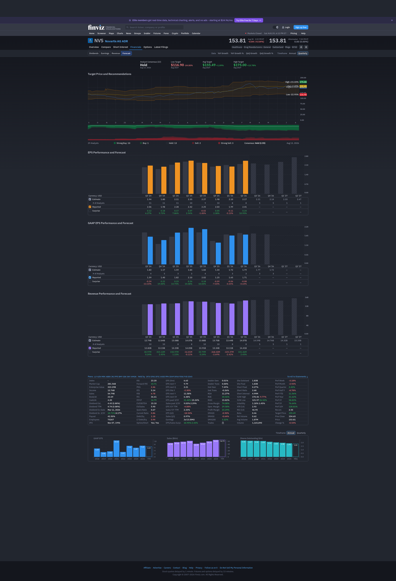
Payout (92, 416)
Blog (185, 567)
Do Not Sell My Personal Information (236, 567)
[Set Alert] (301, 47)
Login (287, 27)
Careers (167, 567)
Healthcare (237, 47)
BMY (121, 376)
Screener (101, 33)
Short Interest (120, 47)
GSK (125, 376)
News (128, 33)
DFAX (176, 376)
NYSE (294, 47)
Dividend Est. (95, 403)
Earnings (170, 419)
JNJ (112, 376)
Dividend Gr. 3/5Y (97, 413)
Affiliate (147, 567)
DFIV (148, 376)
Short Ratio (242, 390)
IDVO (190, 376)
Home (91, 33)
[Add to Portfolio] (306, 47)
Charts (120, 33)
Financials (135, 47)
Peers (90, 376)
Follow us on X (211, 567)
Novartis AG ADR (116, 41)
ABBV (108, 376)
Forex (166, 33)
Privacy (199, 567)
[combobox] (154, 27)
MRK (103, 376)
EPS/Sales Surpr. (173, 423)
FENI (181, 376)
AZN (99, 376)
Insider (147, 33)
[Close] (392, 20)
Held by (141, 376)
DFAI (153, 376)
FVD (185, 376)
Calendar (196, 33)
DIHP (171, 376)
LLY (95, 376)
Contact (176, 567)
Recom (278, 410)
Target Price (280, 413)
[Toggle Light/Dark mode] (276, 27)
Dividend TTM (95, 406)
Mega (287, 47)
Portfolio (185, 33)
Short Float (242, 387)
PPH (167, 376)
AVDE (162, 376)
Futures (157, 33)
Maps (111, 33)
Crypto (175, 33)
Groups (137, 33)
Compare (106, 47)
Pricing (294, 33)
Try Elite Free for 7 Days (247, 20)
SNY (129, 376)
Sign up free (300, 27)
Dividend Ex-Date (97, 410)
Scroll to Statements (296, 376)
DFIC (157, 376)
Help (303, 33)
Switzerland (278, 47)
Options (148, 47)
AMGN (133, 376)
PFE (116, 376)
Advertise (157, 567)
